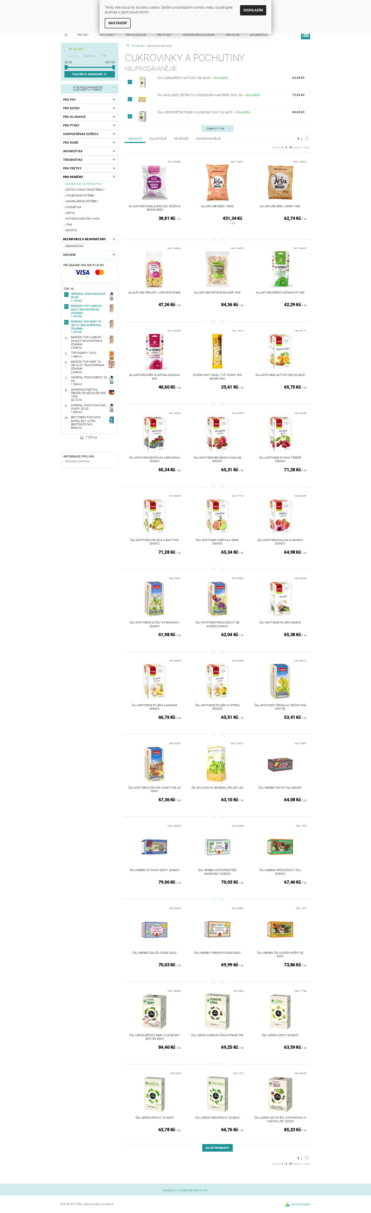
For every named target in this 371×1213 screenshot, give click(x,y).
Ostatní (71, 230)
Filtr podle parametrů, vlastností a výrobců (88, 88)
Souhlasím (253, 10)
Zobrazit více (215, 128)
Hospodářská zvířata (199, 34)
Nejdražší (181, 138)
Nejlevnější (158, 138)
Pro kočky (107, 34)
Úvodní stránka (66, 35)
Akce (72, 56)
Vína (69, 224)
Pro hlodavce (136, 34)
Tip (104, 56)
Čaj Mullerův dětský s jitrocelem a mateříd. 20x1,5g (209, 95)
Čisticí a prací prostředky (85, 189)
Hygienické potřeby (80, 195)
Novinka (89, 56)
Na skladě (76, 49)
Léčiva (70, 212)
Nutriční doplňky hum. (83, 218)
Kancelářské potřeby (82, 201)
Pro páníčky (73, 177)
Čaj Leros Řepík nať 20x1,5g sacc (193, 78)
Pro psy (83, 34)
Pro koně (232, 34)
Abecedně (135, 138)
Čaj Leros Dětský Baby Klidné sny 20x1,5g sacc (204, 112)
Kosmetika (73, 207)
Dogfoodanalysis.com (194, 1190)
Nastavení (117, 23)
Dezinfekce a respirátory (84, 239)
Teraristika (73, 159)
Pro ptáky (164, 34)
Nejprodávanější (208, 138)
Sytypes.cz (170, 1190)
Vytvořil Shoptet (300, 1204)
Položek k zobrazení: (89, 74)
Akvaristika (259, 34)
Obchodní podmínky (77, 461)
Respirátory (75, 246)
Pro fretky (72, 168)
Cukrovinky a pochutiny (84, 183)
